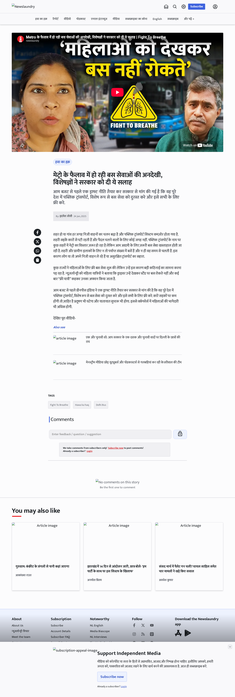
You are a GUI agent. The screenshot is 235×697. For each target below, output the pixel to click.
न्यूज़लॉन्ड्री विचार (20, 631)
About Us (17, 625)
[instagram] (134, 634)
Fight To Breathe (59, 405)
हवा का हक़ (41, 19)
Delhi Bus (101, 405)
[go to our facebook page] (134, 625)
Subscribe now (112, 677)
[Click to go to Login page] (215, 6)
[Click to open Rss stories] (143, 634)
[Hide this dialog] (230, 647)
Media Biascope (100, 631)
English (157, 19)
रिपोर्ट (55, 19)
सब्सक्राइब (172, 19)
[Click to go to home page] (26, 6)
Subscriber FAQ (60, 636)
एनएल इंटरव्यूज (99, 19)
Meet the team (21, 636)
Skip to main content (29, 30)
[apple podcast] (152, 634)
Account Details (60, 631)
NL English (96, 625)
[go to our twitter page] (143, 625)
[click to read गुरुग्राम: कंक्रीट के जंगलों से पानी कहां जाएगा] (46, 541)
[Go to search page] (174, 6)
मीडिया (116, 19)
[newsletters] (166, 6)
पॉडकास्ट (81, 19)
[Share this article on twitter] (37, 241)
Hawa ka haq (82, 405)
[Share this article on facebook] (37, 232)
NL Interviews (98, 636)
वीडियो (67, 19)
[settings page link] (183, 6)
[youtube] (152, 625)
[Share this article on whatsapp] (37, 251)
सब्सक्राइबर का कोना (136, 19)
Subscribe (196, 6)
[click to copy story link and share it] (37, 260)
